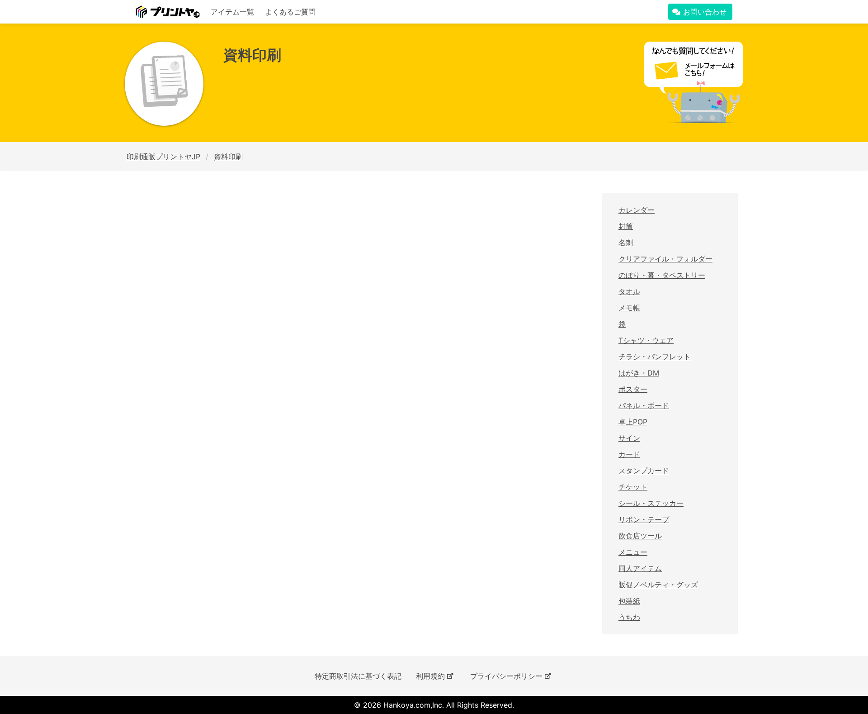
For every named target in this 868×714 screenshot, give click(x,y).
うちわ (629, 617)
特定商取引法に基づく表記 (358, 676)
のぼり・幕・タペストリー (661, 275)
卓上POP (632, 421)
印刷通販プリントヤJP (163, 156)
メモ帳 (629, 307)
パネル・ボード (643, 405)
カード (629, 454)
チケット (632, 486)
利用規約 (430, 676)
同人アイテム (640, 568)
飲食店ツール (640, 535)
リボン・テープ (643, 519)
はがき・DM (638, 372)
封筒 (625, 226)
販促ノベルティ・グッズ (658, 584)
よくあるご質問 (290, 11)
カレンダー (636, 209)
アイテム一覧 (232, 11)
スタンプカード (643, 470)
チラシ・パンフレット (654, 356)
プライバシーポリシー (506, 676)
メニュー (632, 552)
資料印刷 (228, 156)
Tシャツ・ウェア (646, 340)
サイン (629, 438)
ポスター (632, 389)
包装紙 (629, 600)
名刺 (625, 242)
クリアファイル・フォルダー (665, 258)
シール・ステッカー (651, 503)
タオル (629, 291)
